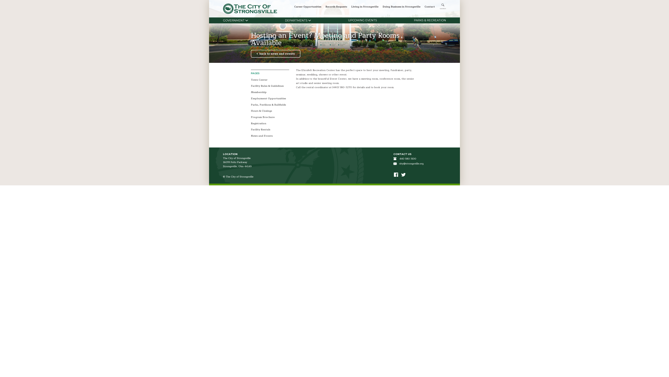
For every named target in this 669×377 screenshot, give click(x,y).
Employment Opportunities (268, 98)
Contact (430, 7)
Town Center (259, 80)
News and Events (262, 136)
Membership (259, 92)
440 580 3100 (407, 159)
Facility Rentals (260, 129)
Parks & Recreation (430, 20)
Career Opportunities (307, 7)
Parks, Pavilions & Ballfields (268, 105)
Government (234, 20)
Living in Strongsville (364, 7)
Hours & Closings (261, 111)
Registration (258, 123)
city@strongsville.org (411, 164)
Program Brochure (263, 117)
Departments (296, 20)
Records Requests (336, 7)
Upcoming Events (362, 20)
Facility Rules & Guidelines (267, 86)
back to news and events (277, 53)
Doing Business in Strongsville (401, 7)
